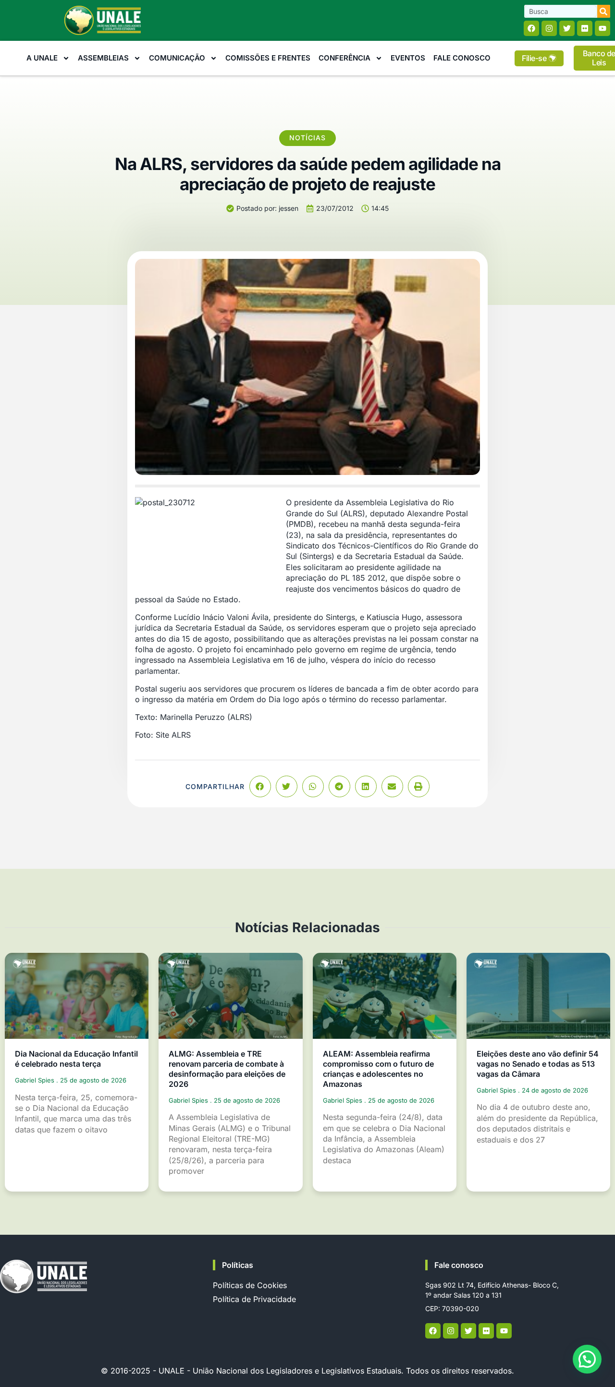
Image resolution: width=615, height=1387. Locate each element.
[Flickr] (584, 28)
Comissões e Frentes (267, 57)
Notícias (307, 138)
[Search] (603, 11)
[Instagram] (549, 28)
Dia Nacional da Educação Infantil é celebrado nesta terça (76, 1059)
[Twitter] (567, 28)
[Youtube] (602, 28)
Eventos (408, 57)
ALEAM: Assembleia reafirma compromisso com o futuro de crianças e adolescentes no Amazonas (378, 1068)
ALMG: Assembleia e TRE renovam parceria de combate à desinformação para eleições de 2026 (227, 1068)
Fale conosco (458, 1265)
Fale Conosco (462, 57)
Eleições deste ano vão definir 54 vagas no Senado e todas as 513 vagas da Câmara (538, 1064)
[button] (260, 786)
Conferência (344, 57)
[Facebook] (531, 28)
